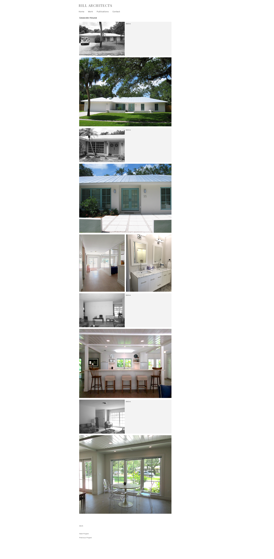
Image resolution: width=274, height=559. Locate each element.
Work (90, 11)
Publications (103, 11)
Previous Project (85, 538)
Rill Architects (95, 5)
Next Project (84, 534)
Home (81, 11)
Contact (116, 11)
